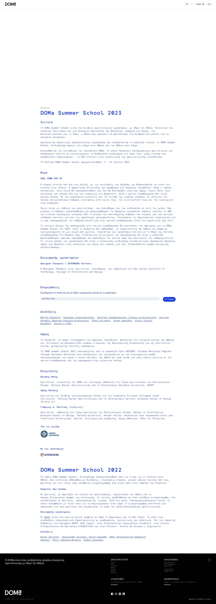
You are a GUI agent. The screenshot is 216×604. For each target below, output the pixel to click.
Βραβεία (113, 567)
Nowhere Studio (205, 599)
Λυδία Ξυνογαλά (93, 540)
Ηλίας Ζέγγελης (49, 537)
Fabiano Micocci (71, 540)
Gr (187, 4)
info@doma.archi (168, 571)
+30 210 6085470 (168, 569)
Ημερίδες (113, 569)
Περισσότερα (114, 584)
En (192, 4)
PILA (55, 540)
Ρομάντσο (49, 340)
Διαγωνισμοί (114, 566)
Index (112, 564)
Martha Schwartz (50, 317)
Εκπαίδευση (114, 572)
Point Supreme (98, 537)
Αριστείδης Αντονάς (74, 537)
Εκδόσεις (113, 562)
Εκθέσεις (113, 571)
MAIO (47, 517)
